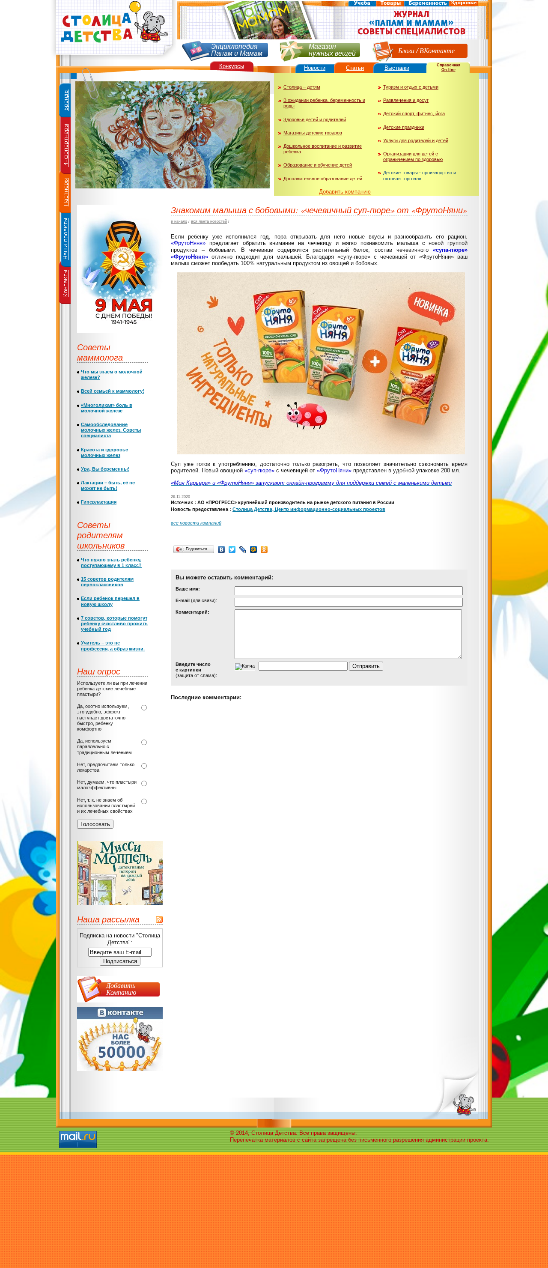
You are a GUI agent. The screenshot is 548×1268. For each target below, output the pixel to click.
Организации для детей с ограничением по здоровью (413, 156)
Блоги (406, 50)
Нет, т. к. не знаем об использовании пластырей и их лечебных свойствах (106, 805)
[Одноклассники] (264, 549)
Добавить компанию (345, 191)
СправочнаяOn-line (448, 67)
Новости (314, 68)
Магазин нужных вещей (332, 49)
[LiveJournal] (242, 549)
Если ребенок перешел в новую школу (110, 601)
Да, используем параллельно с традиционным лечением (104, 746)
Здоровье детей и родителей (314, 119)
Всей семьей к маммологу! (112, 391)
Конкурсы (231, 66)
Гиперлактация (98, 501)
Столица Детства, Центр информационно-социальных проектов (308, 509)
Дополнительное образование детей (322, 178)
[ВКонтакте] (221, 549)
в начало (179, 221)
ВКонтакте (437, 50)
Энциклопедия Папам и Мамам (236, 49)
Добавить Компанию (121, 988)
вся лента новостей (209, 221)
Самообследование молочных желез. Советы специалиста (111, 430)
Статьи (355, 68)
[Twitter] (232, 549)
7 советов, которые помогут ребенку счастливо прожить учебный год (114, 623)
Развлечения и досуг (406, 100)
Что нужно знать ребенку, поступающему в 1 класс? (111, 562)
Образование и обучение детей (317, 164)
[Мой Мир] (253, 549)
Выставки (396, 68)
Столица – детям (301, 87)
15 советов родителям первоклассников (107, 581)
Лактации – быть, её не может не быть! (108, 485)
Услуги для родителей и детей (415, 140)
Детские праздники (403, 127)
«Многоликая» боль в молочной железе (106, 408)
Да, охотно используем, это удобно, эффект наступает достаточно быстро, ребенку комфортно (103, 717)
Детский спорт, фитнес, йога (414, 113)
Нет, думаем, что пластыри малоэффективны (107, 784)
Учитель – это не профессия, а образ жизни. (113, 645)
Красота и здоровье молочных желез (104, 452)
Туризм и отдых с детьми (410, 87)
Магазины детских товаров (312, 132)
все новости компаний (196, 522)
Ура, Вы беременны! (105, 468)
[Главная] (113, 58)
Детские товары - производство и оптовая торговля (419, 175)
